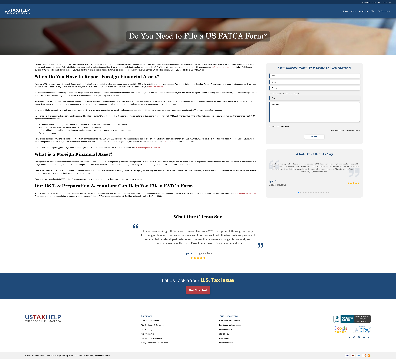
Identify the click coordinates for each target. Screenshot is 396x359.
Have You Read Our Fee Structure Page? (284, 94)
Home (345, 11)
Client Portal (376, 2)
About (353, 11)
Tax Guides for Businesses (230, 325)
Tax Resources (384, 11)
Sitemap (78, 356)
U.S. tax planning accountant (224, 67)
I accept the (280, 126)
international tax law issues (246, 193)
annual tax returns (155, 87)
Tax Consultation (226, 343)
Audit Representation (150, 321)
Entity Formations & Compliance (154, 343)
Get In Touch (387, 2)
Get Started (198, 290)
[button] (298, 192)
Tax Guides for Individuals (229, 321)
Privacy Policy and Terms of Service (97, 356)
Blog (373, 11)
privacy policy (284, 126)
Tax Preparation (147, 334)
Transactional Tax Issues (151, 338)
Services (363, 11)
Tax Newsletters (225, 329)
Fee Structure (365, 2)
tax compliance (170, 142)
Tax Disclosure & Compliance (153, 325)
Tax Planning (146, 329)
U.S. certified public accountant (147, 148)
